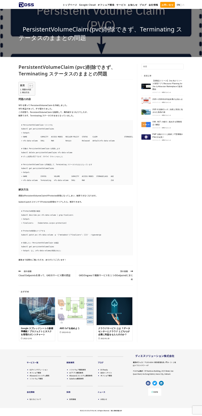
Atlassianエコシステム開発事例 (80, 375)
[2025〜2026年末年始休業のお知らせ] (146, 101)
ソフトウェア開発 (36, 378)
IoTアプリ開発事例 (76, 373)
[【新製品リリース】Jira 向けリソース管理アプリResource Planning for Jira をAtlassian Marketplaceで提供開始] (146, 86)
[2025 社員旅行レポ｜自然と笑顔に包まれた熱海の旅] (146, 112)
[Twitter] (154, 383)
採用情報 (72, 399)
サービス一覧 (32, 362)
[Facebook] (148, 383)
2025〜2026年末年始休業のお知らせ (167, 99)
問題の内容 (26, 89)
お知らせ (103, 399)
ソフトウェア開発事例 (77, 369)
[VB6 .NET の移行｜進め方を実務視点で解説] (146, 124)
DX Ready (104, 369)
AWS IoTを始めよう (70, 328)
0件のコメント (166, 92)
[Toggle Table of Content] (29, 85)
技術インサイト (106, 373)
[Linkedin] (161, 383)
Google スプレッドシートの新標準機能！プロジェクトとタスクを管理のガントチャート (37, 331)
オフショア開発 (35, 373)
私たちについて (35, 399)
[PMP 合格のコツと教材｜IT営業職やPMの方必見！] (146, 137)
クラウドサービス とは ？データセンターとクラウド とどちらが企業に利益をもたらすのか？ (114, 331)
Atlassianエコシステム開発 (39, 375)
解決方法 (25, 92)
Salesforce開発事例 (76, 378)
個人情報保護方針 (116, 411)
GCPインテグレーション (39, 369)
